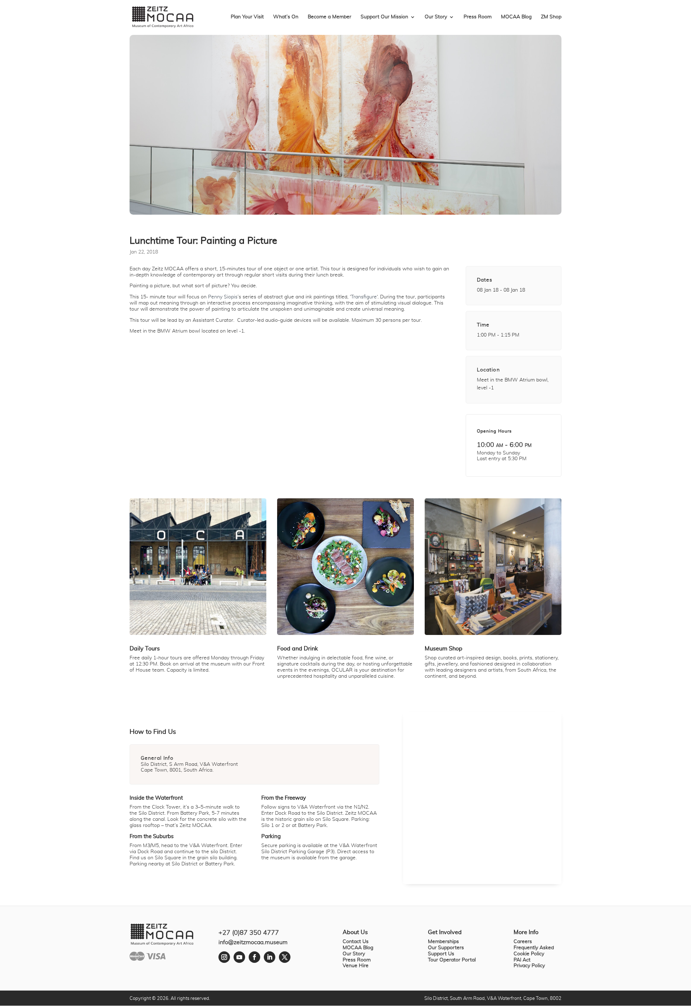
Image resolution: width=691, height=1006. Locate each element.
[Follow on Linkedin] (269, 957)
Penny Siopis (223, 296)
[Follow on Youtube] (239, 957)
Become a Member (329, 16)
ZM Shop (551, 16)
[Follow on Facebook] (254, 957)
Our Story (436, 16)
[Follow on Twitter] (284, 957)
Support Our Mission (384, 16)
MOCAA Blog (516, 16)
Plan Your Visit (247, 16)
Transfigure (364, 296)
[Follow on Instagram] (224, 957)
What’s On (285, 16)
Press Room (478, 16)
